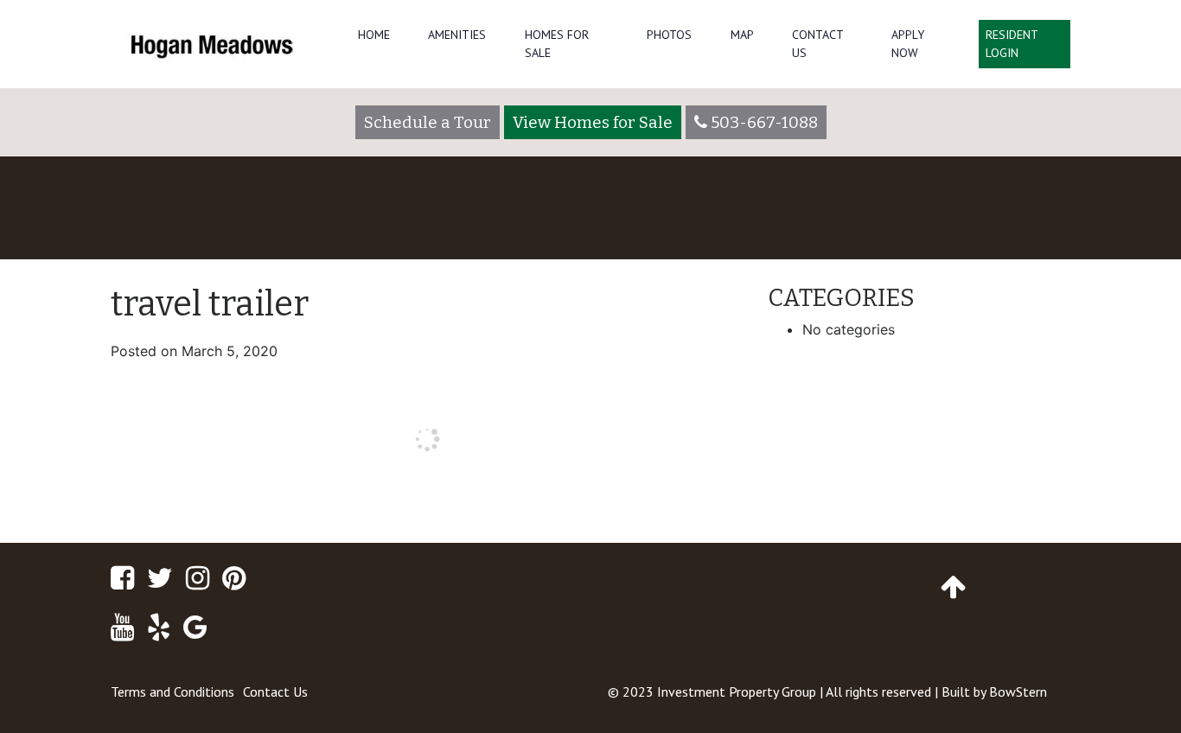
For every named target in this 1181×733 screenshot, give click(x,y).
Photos (669, 34)
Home (374, 34)
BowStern (1018, 691)
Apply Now (907, 44)
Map (742, 34)
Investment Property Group (736, 691)
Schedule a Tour (427, 122)
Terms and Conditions (172, 691)
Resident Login (1012, 44)
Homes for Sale (557, 44)
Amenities (457, 34)
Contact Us (817, 44)
